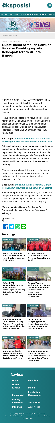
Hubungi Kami (27, 418)
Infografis (17, 407)
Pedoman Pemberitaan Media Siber (37, 416)
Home (4, 14)
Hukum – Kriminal (29, 14)
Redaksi (12, 416)
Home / (5, 36)
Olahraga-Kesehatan (17, 401)
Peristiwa (14, 14)
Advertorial (34, 407)
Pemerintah (12, 36)
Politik (43, 14)
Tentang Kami (20, 416)
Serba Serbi (34, 402)
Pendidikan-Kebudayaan (34, 393)
